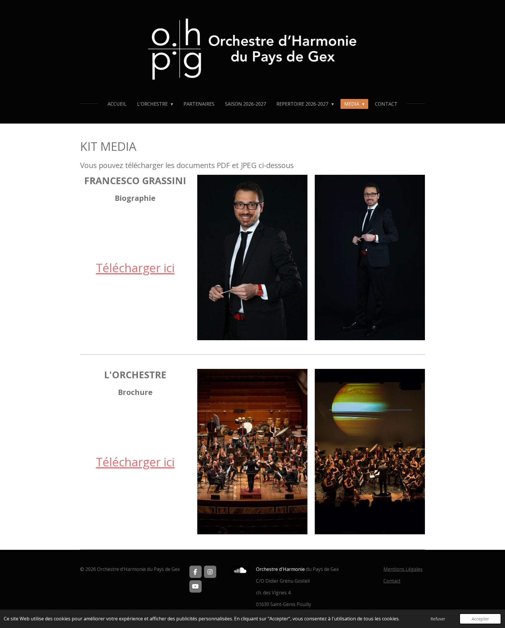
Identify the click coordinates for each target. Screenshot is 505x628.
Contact (391, 581)
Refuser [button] (437, 619)
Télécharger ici (135, 268)
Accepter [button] (480, 619)
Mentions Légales (403, 569)
